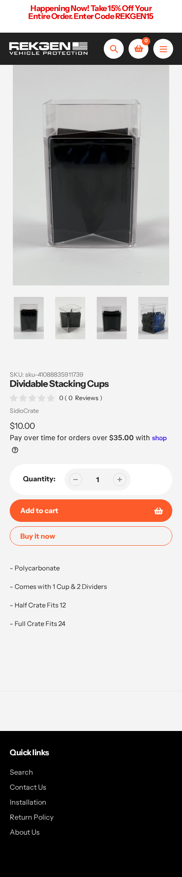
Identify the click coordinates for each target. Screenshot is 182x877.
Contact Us (28, 787)
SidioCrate (24, 411)
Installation (28, 802)
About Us (25, 832)
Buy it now (37, 536)
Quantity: (39, 478)
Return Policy (31, 817)
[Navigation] (163, 49)
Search (21, 772)
